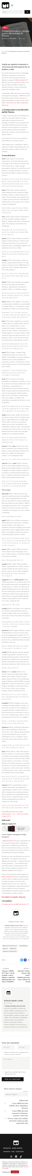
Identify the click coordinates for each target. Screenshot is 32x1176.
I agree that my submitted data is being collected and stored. (14, 1073)
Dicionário (23, 946)
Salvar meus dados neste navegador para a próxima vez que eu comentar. (16, 1053)
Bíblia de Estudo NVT (21, 80)
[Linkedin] (16, 1156)
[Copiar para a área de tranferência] (28, 960)
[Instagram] (11, 1156)
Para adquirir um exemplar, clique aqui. (14, 897)
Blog (6, 51)
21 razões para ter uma (15, 904)
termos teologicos (10, 951)
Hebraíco (13, 948)
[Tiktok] (21, 1156)
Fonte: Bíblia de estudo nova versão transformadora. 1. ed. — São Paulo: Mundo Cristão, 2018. (15, 814)
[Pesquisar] (27, 12)
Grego (5, 948)
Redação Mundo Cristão (13, 1000)
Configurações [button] (6, 1172)
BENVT (22, 96)
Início (3, 51)
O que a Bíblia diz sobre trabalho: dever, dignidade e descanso (18, 1105)
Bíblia (5, 27)
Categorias (25, 1091)
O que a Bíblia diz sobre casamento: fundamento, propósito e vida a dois (20, 1113)
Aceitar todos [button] (15, 1172)
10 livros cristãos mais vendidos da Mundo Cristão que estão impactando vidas (17, 1120)
